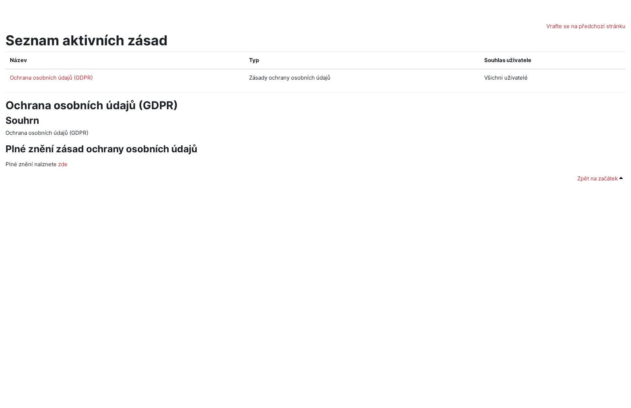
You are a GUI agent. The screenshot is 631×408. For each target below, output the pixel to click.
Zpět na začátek (598, 178)
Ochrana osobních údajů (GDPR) (51, 77)
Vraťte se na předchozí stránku (586, 26)
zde (63, 164)
